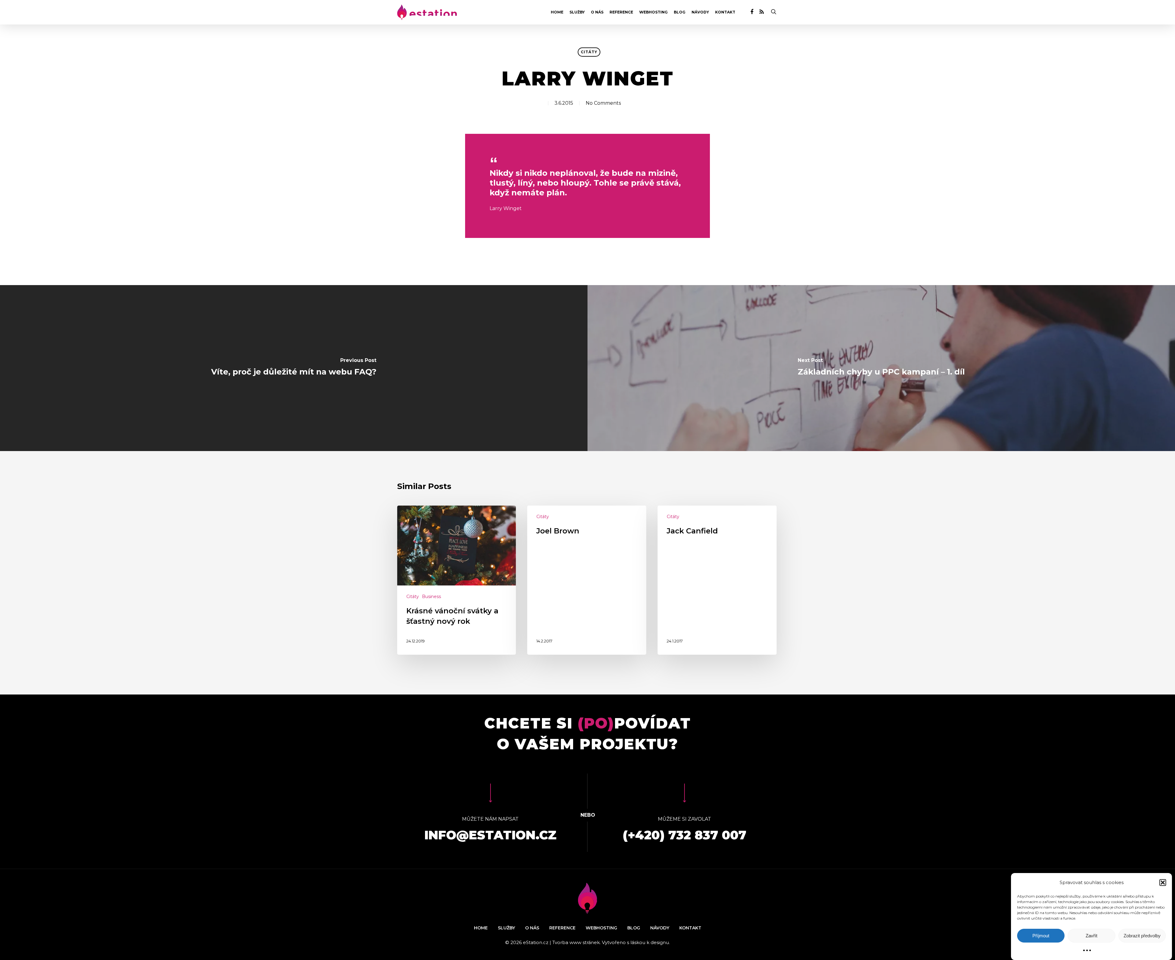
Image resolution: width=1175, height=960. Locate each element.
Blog (679, 12)
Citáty (589, 52)
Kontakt (725, 12)
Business (431, 596)
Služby (577, 12)
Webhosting (653, 12)
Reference (621, 12)
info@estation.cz (490, 834)
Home (557, 12)
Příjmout (1040, 935)
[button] (1163, 882)
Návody (700, 12)
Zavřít (1091, 935)
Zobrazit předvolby (1142, 935)
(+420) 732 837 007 (684, 834)
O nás (597, 12)
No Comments (603, 103)
